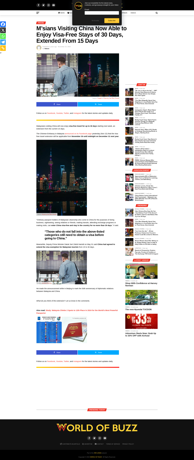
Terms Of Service (113, 444)
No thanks (95, 20)
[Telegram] (3, 42)
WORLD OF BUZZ (96, 457)
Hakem (47, 48)
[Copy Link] (3, 48)
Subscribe (112, 20)
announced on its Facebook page (78, 134)
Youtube (59, 113)
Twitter (66, 113)
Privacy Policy (128, 444)
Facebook (51, 113)
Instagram (77, 113)
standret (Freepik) (47, 283)
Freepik (99, 98)
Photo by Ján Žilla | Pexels (111, 98)
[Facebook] (3, 24)
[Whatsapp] (3, 36)
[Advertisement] (141, 67)
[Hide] (1, 53)
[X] (3, 30)
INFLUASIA (97, 453)
